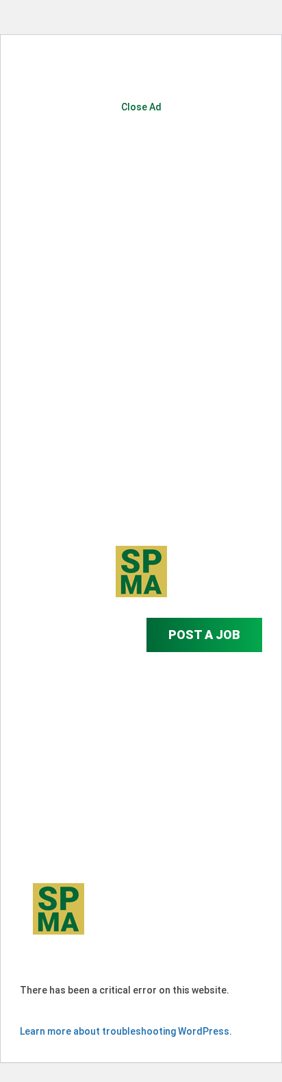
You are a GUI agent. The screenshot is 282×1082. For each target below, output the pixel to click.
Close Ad (141, 106)
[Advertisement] (141, 289)
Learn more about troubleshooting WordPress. (126, 1031)
